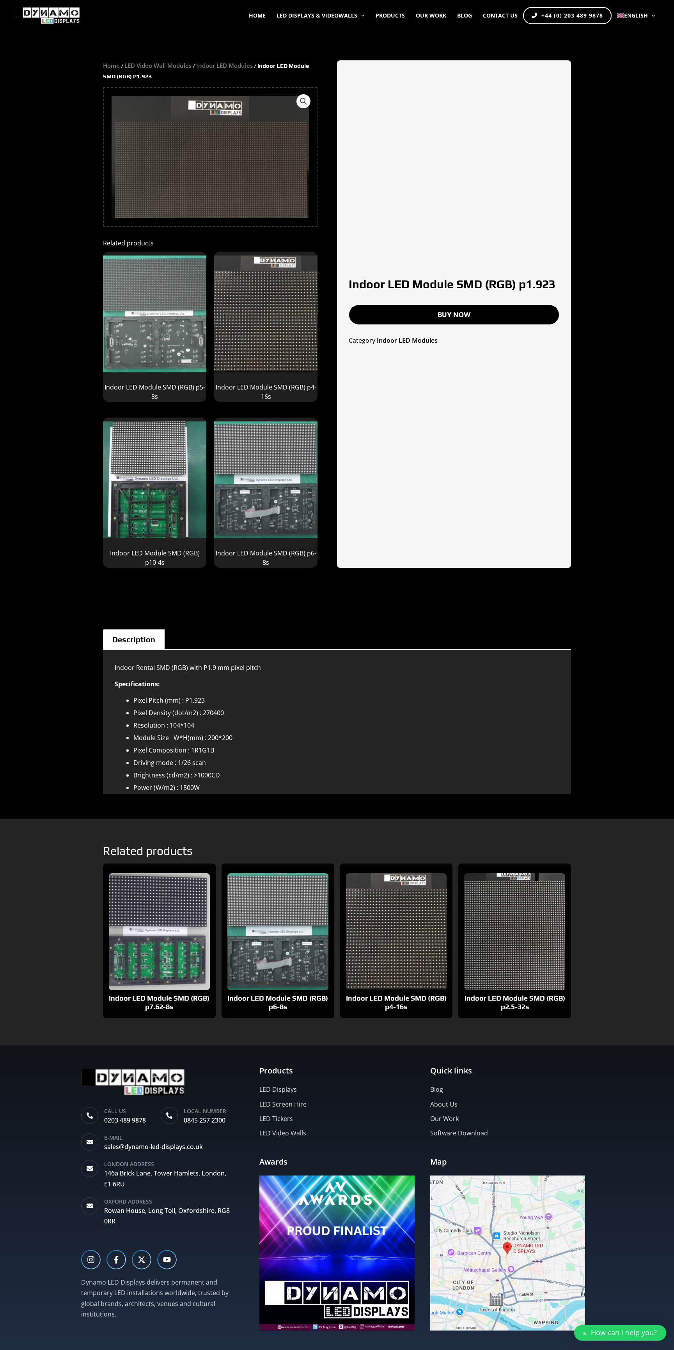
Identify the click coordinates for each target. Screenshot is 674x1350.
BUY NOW (454, 314)
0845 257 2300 (204, 1120)
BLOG (464, 15)
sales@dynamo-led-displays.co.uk (153, 1146)
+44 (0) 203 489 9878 (572, 15)
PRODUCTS (390, 15)
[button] (360, 15)
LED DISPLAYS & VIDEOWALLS (317, 15)
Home (257, 15)
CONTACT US (500, 15)
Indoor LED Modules (224, 65)
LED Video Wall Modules (158, 65)
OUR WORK (431, 15)
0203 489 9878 (125, 1120)
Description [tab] (133, 639)
